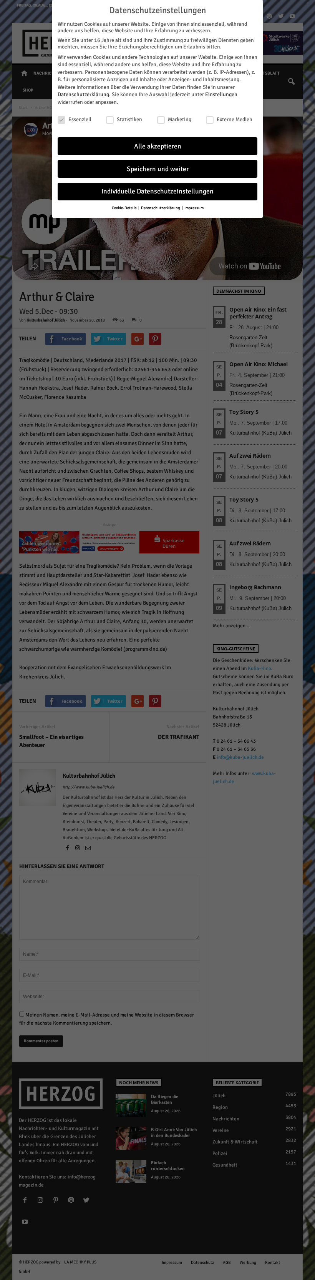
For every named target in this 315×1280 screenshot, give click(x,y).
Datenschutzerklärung (83, 94)
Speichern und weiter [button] (158, 169)
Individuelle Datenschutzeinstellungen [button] (157, 191)
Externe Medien (234, 119)
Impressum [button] (194, 207)
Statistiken (129, 119)
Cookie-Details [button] (125, 207)
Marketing (179, 119)
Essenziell (79, 119)
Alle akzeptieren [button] (157, 146)
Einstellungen (221, 94)
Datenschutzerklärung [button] (161, 207)
